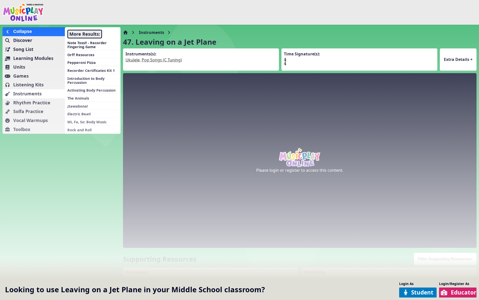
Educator (463, 292)
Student (422, 292)
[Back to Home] (80, 12)
